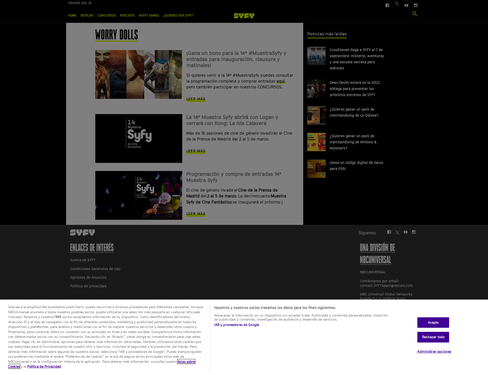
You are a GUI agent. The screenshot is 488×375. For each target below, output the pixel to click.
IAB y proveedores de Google (236, 325)
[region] (244, 337)
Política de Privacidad (44, 366)
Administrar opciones (434, 351)
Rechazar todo (433, 337)
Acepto (433, 322)
